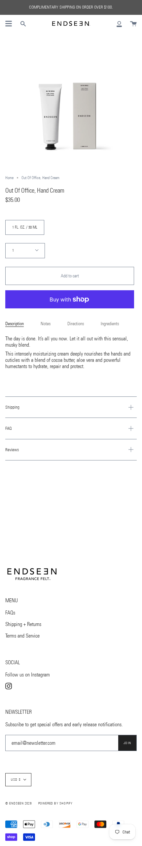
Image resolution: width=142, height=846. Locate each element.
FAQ (8, 428)
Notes (46, 324)
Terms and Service (22, 636)
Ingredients (110, 324)
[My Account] (119, 23)
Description (14, 324)
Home (9, 177)
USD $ (15, 779)
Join (127, 743)
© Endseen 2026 (18, 803)
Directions (75, 324)
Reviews (12, 449)
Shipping (12, 407)
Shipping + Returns (23, 624)
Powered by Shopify (55, 803)
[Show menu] (8, 24)
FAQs (10, 613)
